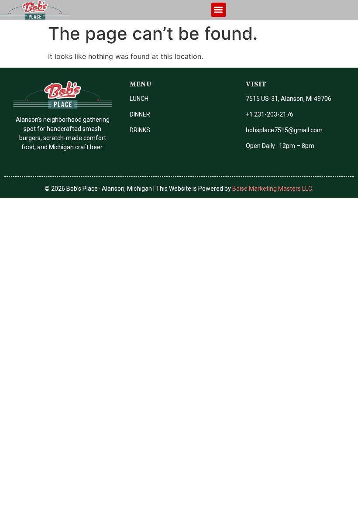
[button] (218, 10)
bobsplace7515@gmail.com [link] (284, 130)
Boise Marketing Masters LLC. (272, 188)
